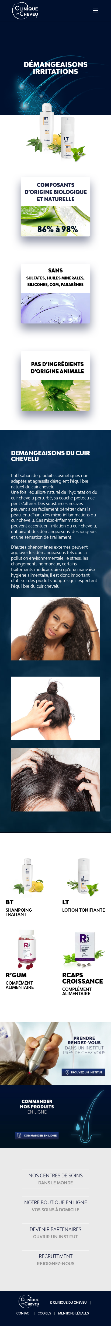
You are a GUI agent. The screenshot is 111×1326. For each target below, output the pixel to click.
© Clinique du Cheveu (68, 1302)
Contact (23, 1313)
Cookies (44, 1313)
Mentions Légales (73, 1313)
